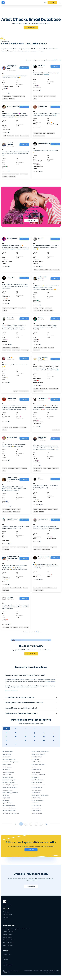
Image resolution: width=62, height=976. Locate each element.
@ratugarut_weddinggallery (43, 360)
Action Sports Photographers (40, 795)
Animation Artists (37, 757)
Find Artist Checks (31, 27)
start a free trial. (56, 60)
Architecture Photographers (11, 813)
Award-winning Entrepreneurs (40, 751)
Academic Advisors (37, 787)
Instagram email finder (9, 940)
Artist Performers (37, 813)
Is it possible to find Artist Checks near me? (20, 697)
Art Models (6, 795)
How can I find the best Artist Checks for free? (21, 708)
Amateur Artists (36, 810)
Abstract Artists (7, 754)
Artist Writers (35, 803)
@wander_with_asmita (11, 560)
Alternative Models (8, 777)
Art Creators (6, 769)
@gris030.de (40, 479)
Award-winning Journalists (10, 792)
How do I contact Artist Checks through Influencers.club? (25, 675)
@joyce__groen (10, 481)
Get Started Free (31, 886)
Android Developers (8, 772)
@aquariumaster (10, 520)
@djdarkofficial (41, 319)
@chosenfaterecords (11, 400)
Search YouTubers (7, 937)
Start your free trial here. (11, 691)
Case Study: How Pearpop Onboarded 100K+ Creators (16, 929)
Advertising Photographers (10, 785)
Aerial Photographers (9, 805)
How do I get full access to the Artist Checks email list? (24, 703)
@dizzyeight (40, 67)
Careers (5, 962)
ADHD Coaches (36, 762)
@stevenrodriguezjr (42, 144)
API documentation (8, 920)
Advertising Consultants (38, 775)
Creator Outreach (7, 914)
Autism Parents (36, 798)
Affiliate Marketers (8, 751)
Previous (25, 632)
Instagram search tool (8, 931)
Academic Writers (37, 782)
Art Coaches (35, 759)
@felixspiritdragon (10, 319)
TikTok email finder (8, 945)
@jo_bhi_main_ (41, 280)
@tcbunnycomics (10, 599)
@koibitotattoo (41, 400)
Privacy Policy (10, 970)
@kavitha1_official (10, 359)
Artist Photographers (38, 800)
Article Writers (36, 772)
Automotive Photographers (10, 762)
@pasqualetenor (10, 146)
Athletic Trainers (7, 767)
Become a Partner (7, 965)
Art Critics (34, 767)
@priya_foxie (9, 278)
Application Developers (9, 810)
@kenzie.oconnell (10, 107)
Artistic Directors (36, 805)
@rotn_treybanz (10, 239)
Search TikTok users (8, 934)
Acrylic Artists (6, 798)
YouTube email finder (8, 942)
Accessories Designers (9, 780)
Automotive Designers (38, 764)
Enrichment (6, 912)
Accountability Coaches (9, 808)
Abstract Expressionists (38, 754)
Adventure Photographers (10, 787)
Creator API (6, 917)
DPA (9, 972)
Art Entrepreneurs (37, 790)
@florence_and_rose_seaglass (44, 520)
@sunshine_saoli (10, 439)
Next (37, 632)
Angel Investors (7, 775)
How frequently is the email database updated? (21, 713)
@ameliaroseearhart (42, 440)
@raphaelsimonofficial (11, 70)
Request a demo (7, 954)
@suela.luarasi (41, 107)
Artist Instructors (7, 790)
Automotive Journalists (38, 785)
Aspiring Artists (36, 808)
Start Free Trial (31, 220)
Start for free (52, 2)
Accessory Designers (8, 782)
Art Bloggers (35, 777)
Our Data (5, 959)
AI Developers (36, 792)
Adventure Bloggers (37, 780)
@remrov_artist (41, 239)
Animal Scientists (36, 769)
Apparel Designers (8, 803)
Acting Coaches (7, 764)
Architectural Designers (9, 759)
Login (45, 2)
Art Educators (6, 757)
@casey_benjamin (42, 558)
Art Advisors (6, 800)
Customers (6, 957)
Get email (24, 67)
